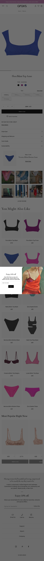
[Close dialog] (42, 268)
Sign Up (11, 286)
